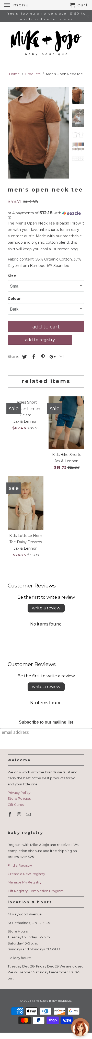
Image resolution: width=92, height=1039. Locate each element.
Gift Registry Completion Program (36, 891)
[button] (46, 215)
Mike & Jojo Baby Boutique (51, 1000)
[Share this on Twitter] (24, 357)
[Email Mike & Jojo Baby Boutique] (29, 814)
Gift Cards (16, 804)
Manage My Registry (24, 882)
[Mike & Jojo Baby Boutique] (46, 43)
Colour (14, 298)
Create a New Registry (26, 874)
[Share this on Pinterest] (42, 357)
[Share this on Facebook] (33, 357)
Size (12, 276)
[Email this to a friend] (60, 357)
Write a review (46, 608)
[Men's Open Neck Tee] (38, 133)
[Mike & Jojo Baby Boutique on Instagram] (19, 814)
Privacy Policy (19, 792)
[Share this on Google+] (51, 357)
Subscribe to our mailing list (46, 722)
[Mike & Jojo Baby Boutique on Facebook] (10, 814)
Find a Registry (20, 865)
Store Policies (19, 798)
